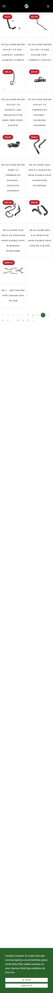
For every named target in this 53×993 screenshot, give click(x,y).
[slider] (5, 89)
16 (33, 315)
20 (3, 320)
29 (23, 320)
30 (28, 320)
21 (8, 320)
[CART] (49, 6)
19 (48, 315)
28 (18, 320)
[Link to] (26, 6)
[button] (4, 6)
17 (38, 315)
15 (28, 315)
